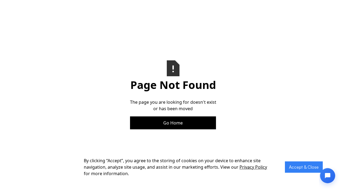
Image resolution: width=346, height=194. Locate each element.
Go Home (173, 123)
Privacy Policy (253, 167)
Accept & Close (304, 167)
